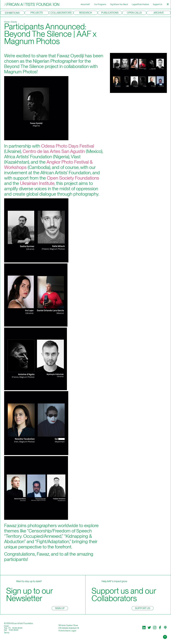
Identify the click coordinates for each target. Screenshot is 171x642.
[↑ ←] (165, 637)
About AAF (85, 4)
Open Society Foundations (73, 178)
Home (6, 22)
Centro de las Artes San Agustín (54, 151)
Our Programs (100, 4)
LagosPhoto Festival (140, 4)
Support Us (157, 4)
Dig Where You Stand (119, 4)
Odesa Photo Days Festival (67, 146)
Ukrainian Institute (37, 183)
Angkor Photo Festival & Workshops (48, 164)
